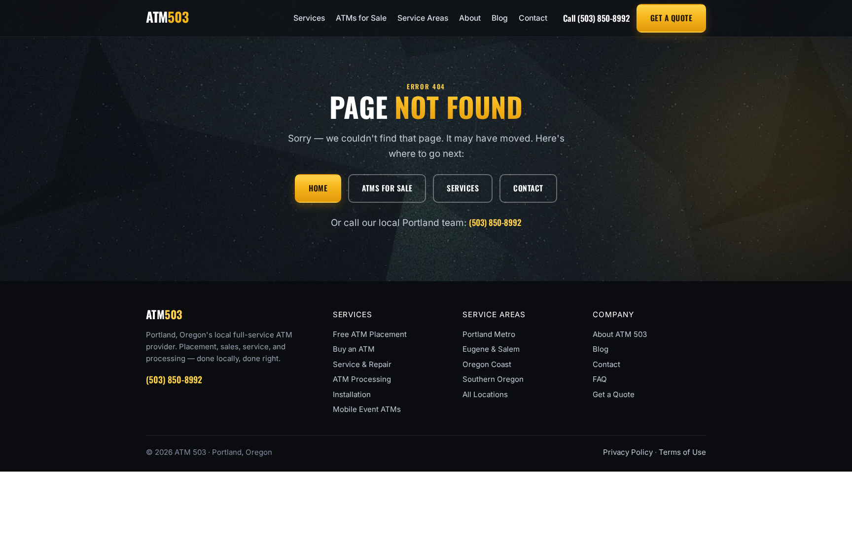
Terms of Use (682, 452)
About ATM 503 (620, 334)
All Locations (485, 394)
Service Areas (422, 18)
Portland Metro (488, 334)
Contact (533, 18)
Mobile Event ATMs (367, 409)
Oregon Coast (486, 364)
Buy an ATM (354, 349)
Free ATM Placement (370, 334)
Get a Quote (671, 18)
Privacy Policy (628, 452)
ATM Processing (362, 379)
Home (318, 188)
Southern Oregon (493, 379)
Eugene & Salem (491, 349)
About (470, 18)
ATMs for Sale (361, 18)
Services (309, 18)
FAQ (600, 379)
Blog (500, 18)
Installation (352, 394)
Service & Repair (362, 364)
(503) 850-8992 (596, 18)
